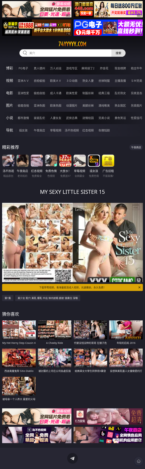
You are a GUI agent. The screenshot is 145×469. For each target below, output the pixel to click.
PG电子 (23, 68)
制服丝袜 (88, 93)
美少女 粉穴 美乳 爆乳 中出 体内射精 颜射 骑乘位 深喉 (48, 298)
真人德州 (39, 68)
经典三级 (104, 93)
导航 (9, 130)
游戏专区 (71, 68)
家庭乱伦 (39, 118)
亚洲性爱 (23, 93)
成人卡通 (55, 93)
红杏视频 (88, 130)
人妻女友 (55, 118)
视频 (9, 80)
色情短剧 (104, 130)
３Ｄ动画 (71, 81)
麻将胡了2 (88, 68)
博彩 (9, 68)
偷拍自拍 (39, 93)
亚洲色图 (39, 105)
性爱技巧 (136, 118)
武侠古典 (71, 118)
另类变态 (136, 93)
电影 (9, 93)
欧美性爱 (71, 93)
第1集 (8, 298)
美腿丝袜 (88, 105)
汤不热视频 (72, 130)
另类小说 (104, 118)
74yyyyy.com (72, 44)
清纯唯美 (104, 105)
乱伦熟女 (120, 93)
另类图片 (136, 105)
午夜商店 (39, 130)
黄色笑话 (120, 118)
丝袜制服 (104, 81)
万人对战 (55, 68)
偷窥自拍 (23, 105)
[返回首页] (138, 461)
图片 (9, 105)
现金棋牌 (120, 68)
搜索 (118, 53)
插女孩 (23, 130)
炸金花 (104, 68)
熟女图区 (120, 105)
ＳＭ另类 (136, 81)
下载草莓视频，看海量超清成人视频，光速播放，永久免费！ (72, 287)
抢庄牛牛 (136, 68)
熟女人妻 (88, 81)
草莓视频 (55, 130)
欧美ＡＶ (55, 81)
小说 (9, 117)
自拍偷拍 (39, 81)
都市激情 (23, 118)
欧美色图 (55, 105)
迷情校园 (88, 118)
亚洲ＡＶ (23, 81)
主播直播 (120, 81)
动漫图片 (71, 105)
